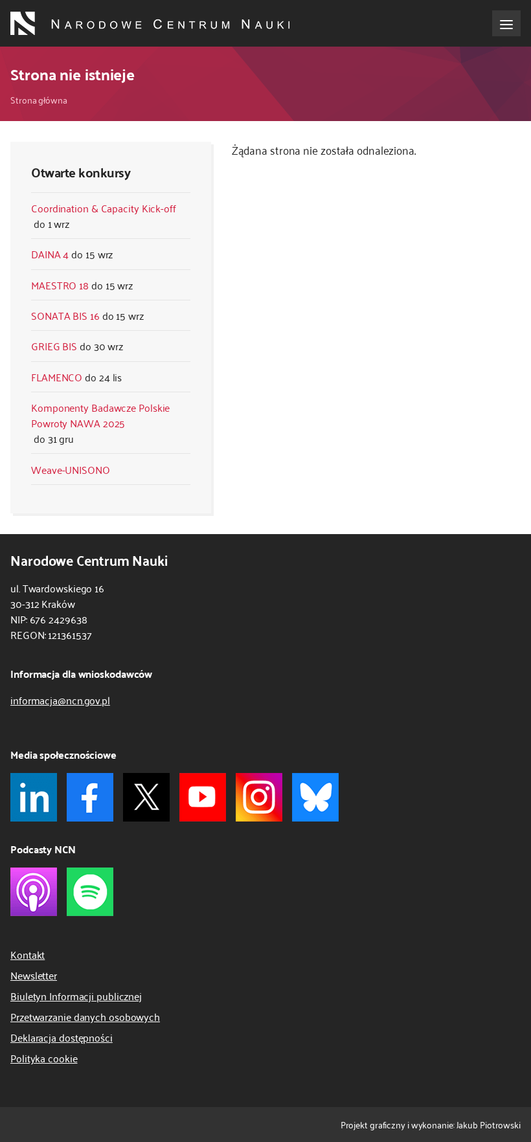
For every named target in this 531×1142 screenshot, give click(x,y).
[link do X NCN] (146, 797)
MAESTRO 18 (60, 285)
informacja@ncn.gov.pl (60, 700)
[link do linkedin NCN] (33, 797)
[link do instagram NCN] (259, 797)
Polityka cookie (44, 1058)
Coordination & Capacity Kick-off (103, 208)
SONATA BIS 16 (65, 315)
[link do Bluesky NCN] (315, 797)
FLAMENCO (56, 377)
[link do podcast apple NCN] (33, 892)
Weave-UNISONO (70, 469)
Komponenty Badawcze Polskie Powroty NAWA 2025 (100, 415)
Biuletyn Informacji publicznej (76, 996)
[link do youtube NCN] (202, 797)
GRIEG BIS (54, 346)
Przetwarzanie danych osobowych (85, 1016)
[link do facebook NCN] (90, 797)
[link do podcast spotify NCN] (90, 892)
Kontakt (27, 954)
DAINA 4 (50, 254)
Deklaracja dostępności (61, 1037)
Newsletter (33, 975)
